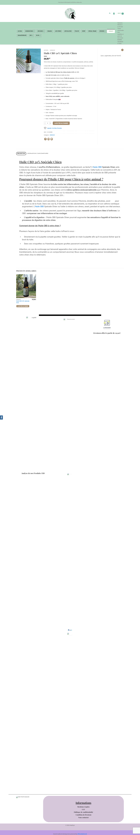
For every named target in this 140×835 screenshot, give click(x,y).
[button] (114, 13)
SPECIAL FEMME (92, 31)
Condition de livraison (83, 815)
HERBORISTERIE (29, 31)
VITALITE (77, 31)
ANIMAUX (111, 31)
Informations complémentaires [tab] (37, 153)
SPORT (83, 31)
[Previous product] (122, 50)
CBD (31, 35)
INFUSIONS (40, 31)
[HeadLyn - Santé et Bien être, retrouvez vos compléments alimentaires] (70, 13)
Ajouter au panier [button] (23, 306)
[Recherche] (109, 13)
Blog (37, 35)
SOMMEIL (49, 31)
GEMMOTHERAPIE (22, 35)
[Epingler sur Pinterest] (51, 139)
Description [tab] (21, 153)
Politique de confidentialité (83, 812)
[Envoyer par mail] (48, 139)
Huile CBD (97, 167)
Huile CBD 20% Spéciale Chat (22, 301)
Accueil (20, 31)
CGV (83, 809)
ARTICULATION (67, 31)
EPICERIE (102, 31)
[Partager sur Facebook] (45, 139)
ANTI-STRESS (58, 31)
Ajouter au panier (61, 123)
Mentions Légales (83, 807)
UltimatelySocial (82, 834)
